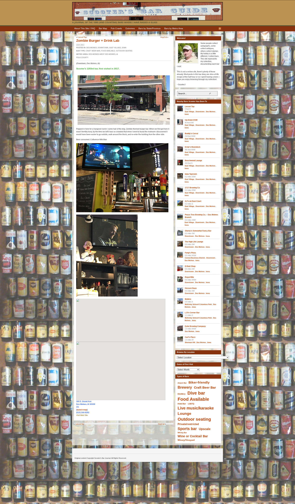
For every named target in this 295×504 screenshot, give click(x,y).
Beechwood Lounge (193, 160)
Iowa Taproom (191, 174)
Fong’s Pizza (190, 253)
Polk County (82, 57)
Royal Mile (189, 277)
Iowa (124, 47)
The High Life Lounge (194, 242)
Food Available (108, 51)
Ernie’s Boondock (192, 147)
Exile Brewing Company (195, 326)
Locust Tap (82, 37)
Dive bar (196, 392)
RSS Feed (220, 28)
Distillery (181, 394)
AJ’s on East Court (193, 201)
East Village (115, 47)
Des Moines (91, 47)
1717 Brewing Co (192, 188)
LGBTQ (191, 404)
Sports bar (187, 429)
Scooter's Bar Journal (147, 11)
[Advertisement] (124, 430)
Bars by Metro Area (173, 28)
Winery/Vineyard (186, 440)
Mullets (188, 299)
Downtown (103, 47)
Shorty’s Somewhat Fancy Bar (198, 231)
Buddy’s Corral (191, 133)
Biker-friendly (199, 382)
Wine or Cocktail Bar (193, 436)
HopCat (163, 37)
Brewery (185, 387)
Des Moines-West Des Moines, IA (103, 54)
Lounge (184, 413)
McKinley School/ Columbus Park (198, 304)
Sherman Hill (190, 342)
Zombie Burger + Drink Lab (97, 41)
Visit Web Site (82, 415)
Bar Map (103, 28)
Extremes (130, 28)
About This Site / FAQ (84, 28)
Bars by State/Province (149, 28)
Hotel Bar (182, 404)
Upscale (204, 429)
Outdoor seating (124, 51)
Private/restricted (188, 424)
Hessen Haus (191, 288)
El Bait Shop (190, 266)
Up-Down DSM (191, 120)
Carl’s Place (190, 337)
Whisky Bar (182, 433)
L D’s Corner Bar (192, 313)
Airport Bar (182, 383)
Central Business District (195, 258)
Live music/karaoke (196, 408)
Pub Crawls (116, 28)
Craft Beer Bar (93, 51)
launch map (82, 410)
